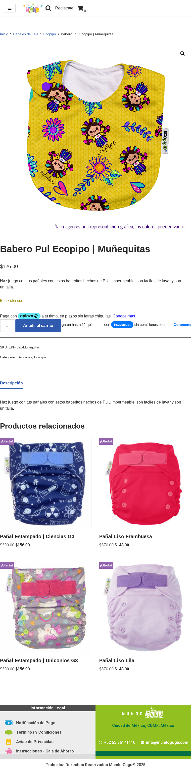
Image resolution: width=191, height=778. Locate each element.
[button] (182, 53)
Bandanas (25, 357)
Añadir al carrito (38, 325)
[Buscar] (48, 8)
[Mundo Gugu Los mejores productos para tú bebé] (33, 8)
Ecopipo (49, 34)
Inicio (4, 34)
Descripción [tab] (11, 383)
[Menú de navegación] (9, 8)
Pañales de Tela (25, 34)
